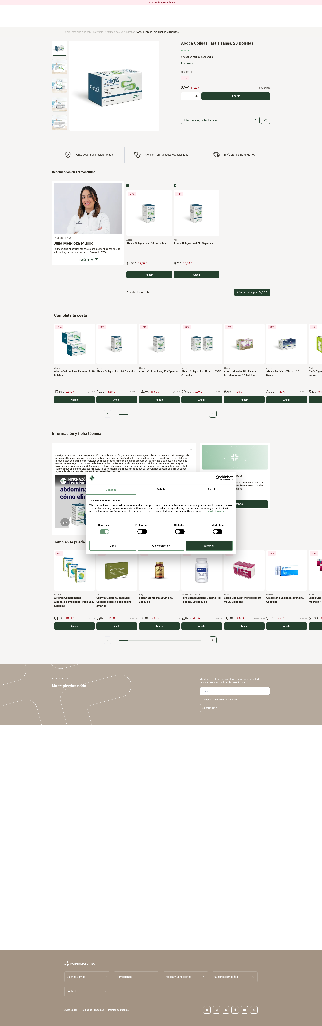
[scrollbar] (160, 414)
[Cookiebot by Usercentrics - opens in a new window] (218, 477)
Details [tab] (161, 489)
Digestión (130, 32)
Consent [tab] (111, 489)
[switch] (142, 531)
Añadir (149, 274)
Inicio (67, 32)
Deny (113, 545)
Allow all (209, 545)
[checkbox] (127, 185)
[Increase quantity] (196, 96)
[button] (136, 976)
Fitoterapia (97, 32)
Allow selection (161, 545)
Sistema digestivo (114, 32)
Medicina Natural (81, 32)
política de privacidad (225, 699)
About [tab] (211, 489)
